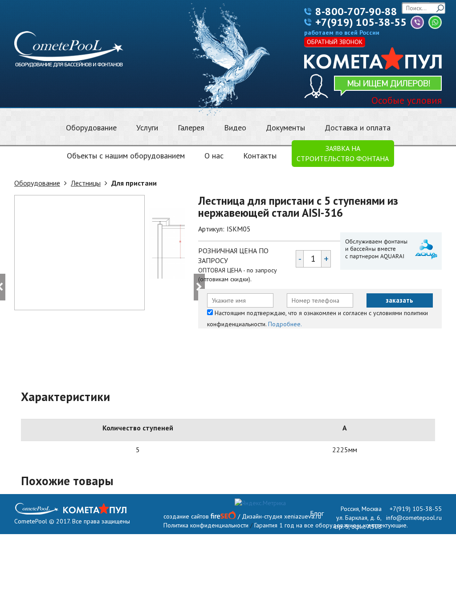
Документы (285, 127)
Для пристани (134, 182)
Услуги (147, 127)
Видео (235, 127)
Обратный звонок (334, 42)
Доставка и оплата (358, 127)
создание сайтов (186, 516)
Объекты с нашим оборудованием (126, 155)
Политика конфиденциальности (205, 525)
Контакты (260, 155)
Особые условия (406, 100)
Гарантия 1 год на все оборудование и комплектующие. (331, 525)
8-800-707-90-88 (356, 11)
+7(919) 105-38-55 (361, 22)
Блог (317, 513)
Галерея (191, 127)
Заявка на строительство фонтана (343, 153)
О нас (214, 155)
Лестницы (86, 182)
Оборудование (91, 127)
